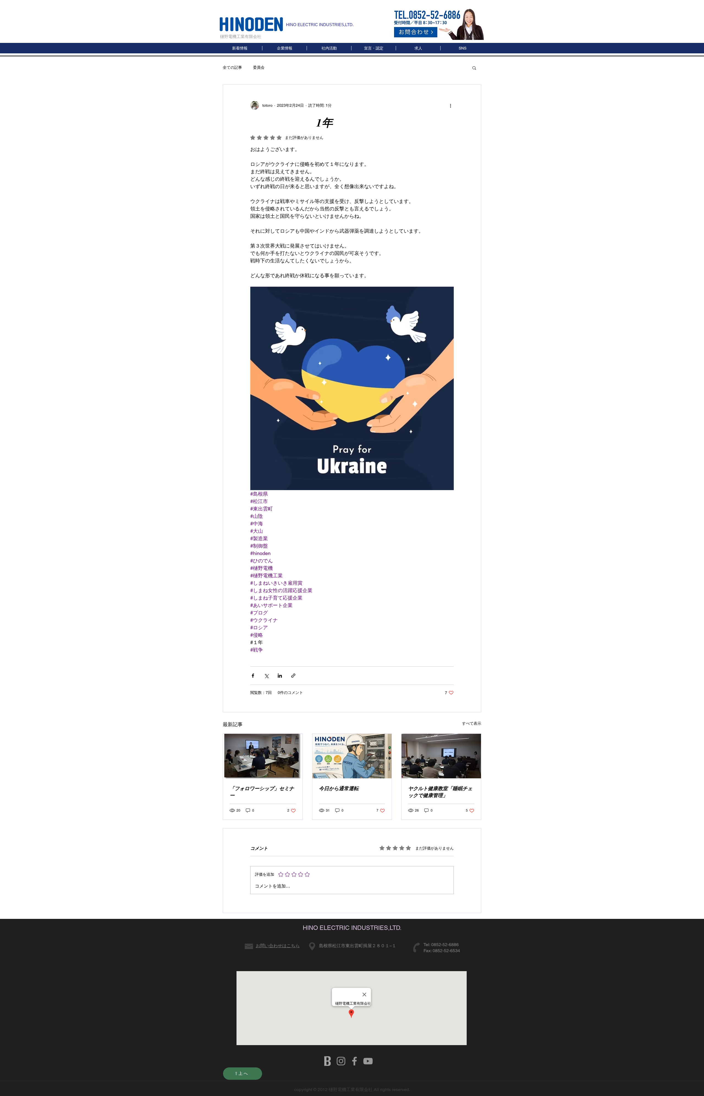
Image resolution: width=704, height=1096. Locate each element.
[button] (462, 48)
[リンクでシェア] (293, 675)
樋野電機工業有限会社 (240, 36)
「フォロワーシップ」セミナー (262, 792)
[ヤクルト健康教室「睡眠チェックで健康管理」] (441, 756)
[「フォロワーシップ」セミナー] (262, 756)
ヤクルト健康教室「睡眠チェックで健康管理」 (440, 792)
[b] (327, 1061)
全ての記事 (232, 67)
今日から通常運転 (339, 788)
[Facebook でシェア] (252, 675)
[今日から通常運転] (352, 756)
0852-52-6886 (445, 944)
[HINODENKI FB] (354, 1061)
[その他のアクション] (450, 105)
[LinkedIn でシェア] (279, 675)
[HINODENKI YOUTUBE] (368, 1061)
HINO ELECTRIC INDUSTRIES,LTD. (320, 24)
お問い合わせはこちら (278, 945)
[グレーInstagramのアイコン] (341, 1061)
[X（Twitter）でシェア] (266, 675)
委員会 (259, 67)
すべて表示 (471, 723)
